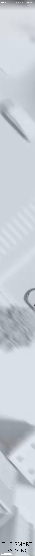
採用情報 (26, 2)
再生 (2, 554)
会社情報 (16, 2)
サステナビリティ (31, 2)
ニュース (23, 2)
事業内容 (19, 2)
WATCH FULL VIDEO (8, 554)
